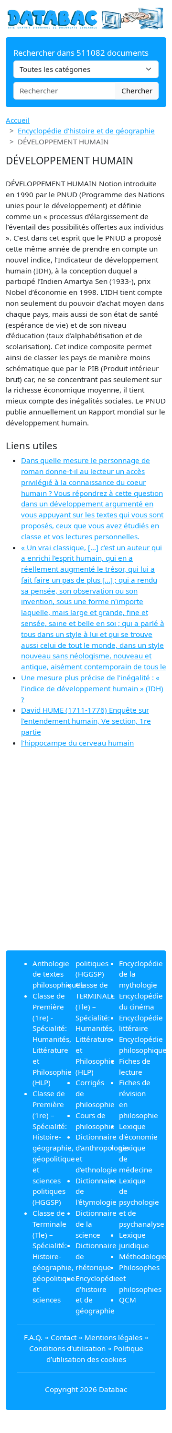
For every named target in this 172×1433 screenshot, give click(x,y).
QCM (127, 1299)
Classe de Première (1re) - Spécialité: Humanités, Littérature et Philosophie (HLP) (52, 1039)
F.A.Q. (33, 1337)
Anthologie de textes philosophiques (58, 974)
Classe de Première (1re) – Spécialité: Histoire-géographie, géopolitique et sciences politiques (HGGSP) (53, 1148)
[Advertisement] (86, 857)
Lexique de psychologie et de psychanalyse (141, 1202)
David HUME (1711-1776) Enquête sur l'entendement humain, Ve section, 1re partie (86, 721)
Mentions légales (113, 1337)
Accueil (18, 120)
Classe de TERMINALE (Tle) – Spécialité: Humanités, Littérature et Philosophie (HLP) (95, 1028)
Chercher (136, 90)
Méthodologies (144, 1256)
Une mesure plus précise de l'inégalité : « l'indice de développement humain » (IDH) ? (92, 688)
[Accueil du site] (86, 17)
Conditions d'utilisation (67, 1348)
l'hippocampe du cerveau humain (77, 742)
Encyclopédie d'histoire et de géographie (86, 130)
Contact (63, 1337)
